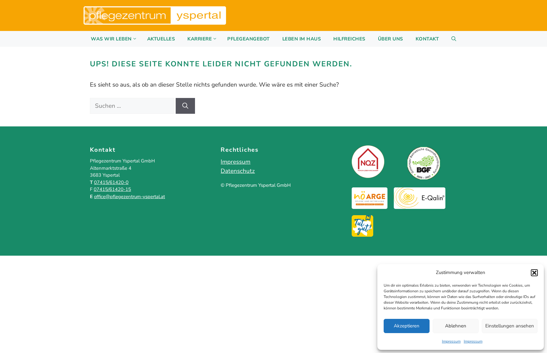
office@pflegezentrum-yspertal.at (129, 196)
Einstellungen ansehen (509, 326)
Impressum (451, 341)
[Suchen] (185, 106)
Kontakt (427, 39)
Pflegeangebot (248, 39)
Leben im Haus (301, 39)
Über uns (390, 39)
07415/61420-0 (111, 182)
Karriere (199, 39)
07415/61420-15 (112, 189)
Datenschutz (238, 171)
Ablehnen (455, 326)
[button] (534, 273)
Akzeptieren (406, 326)
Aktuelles (161, 39)
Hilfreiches (349, 39)
